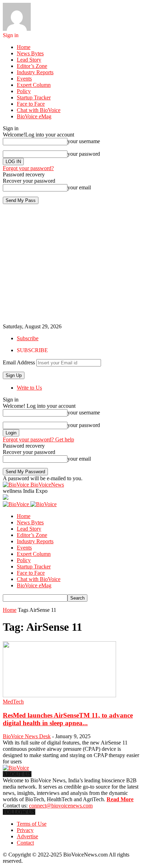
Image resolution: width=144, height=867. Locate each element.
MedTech (13, 702)
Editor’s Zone (32, 66)
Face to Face (31, 104)
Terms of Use (31, 824)
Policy (24, 91)
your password (83, 154)
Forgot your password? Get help (38, 439)
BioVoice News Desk (27, 736)
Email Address (19, 362)
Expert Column (34, 85)
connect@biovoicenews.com (61, 806)
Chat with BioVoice (38, 110)
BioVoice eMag (34, 116)
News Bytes (30, 53)
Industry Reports (35, 72)
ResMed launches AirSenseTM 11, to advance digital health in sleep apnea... (68, 719)
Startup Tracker (34, 97)
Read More (120, 799)
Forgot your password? (28, 168)
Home (23, 47)
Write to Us (29, 388)
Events (24, 79)
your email (79, 187)
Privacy (25, 830)
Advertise (27, 836)
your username (83, 141)
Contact (25, 843)
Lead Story (29, 60)
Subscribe (27, 338)
